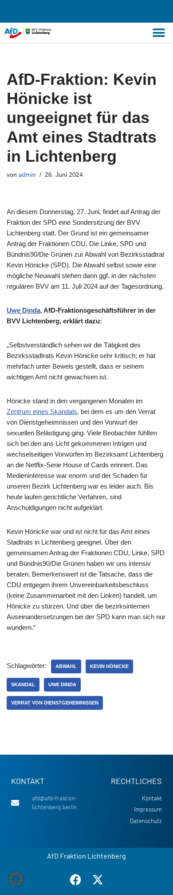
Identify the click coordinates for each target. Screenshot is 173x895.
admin (27, 174)
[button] (159, 33)
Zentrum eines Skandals (42, 411)
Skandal (23, 684)
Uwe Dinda (62, 684)
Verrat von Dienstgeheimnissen (54, 702)
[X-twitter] (97, 879)
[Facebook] (75, 879)
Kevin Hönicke (109, 666)
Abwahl (66, 666)
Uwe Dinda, (24, 310)
